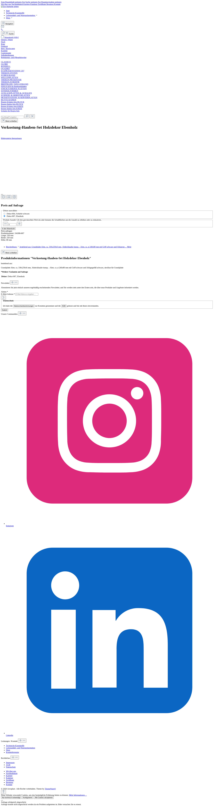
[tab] (68, 247)
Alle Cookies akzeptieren (44, 798)
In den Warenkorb (8, 229)
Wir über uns (6, 4)
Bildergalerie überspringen (11, 138)
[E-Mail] (2, 27)
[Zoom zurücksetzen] (8, 197)
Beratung (50, 4)
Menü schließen (11, 121)
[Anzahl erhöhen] (19, 224)
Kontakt (57, 4)
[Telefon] (2, 30)
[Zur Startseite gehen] (10, 6)
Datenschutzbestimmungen (24, 306)
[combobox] (12, 117)
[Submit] (3, 298)
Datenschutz (11, 767)
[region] (107, 170)
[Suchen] (26, 116)
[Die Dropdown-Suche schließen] (32, 116)
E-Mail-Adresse (8, 294)
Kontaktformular (12, 752)
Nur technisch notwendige (11, 798)
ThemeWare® (50, 789)
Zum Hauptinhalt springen (11, 2)
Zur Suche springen (30, 2)
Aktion (4, 292)
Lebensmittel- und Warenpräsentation (20, 748)
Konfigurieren (27, 798)
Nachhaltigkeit (17, 4)
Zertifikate (42, 4)
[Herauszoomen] (3, 197)
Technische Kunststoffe (15, 746)
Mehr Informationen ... (78, 795)
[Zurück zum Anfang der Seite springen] (3, 792)
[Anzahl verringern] (5, 224)
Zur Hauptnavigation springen (49, 2)
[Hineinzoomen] (14, 197)
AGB (64, 306)
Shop (8, 750)
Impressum (10, 763)
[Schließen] (2, 194)
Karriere (26, 4)
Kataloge (34, 4)
